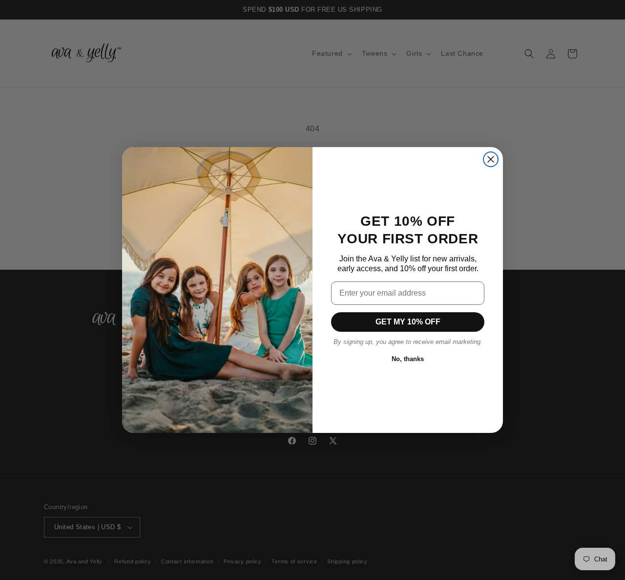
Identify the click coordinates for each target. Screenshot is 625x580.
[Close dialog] (490, 159)
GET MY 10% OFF (407, 322)
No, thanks (408, 359)
